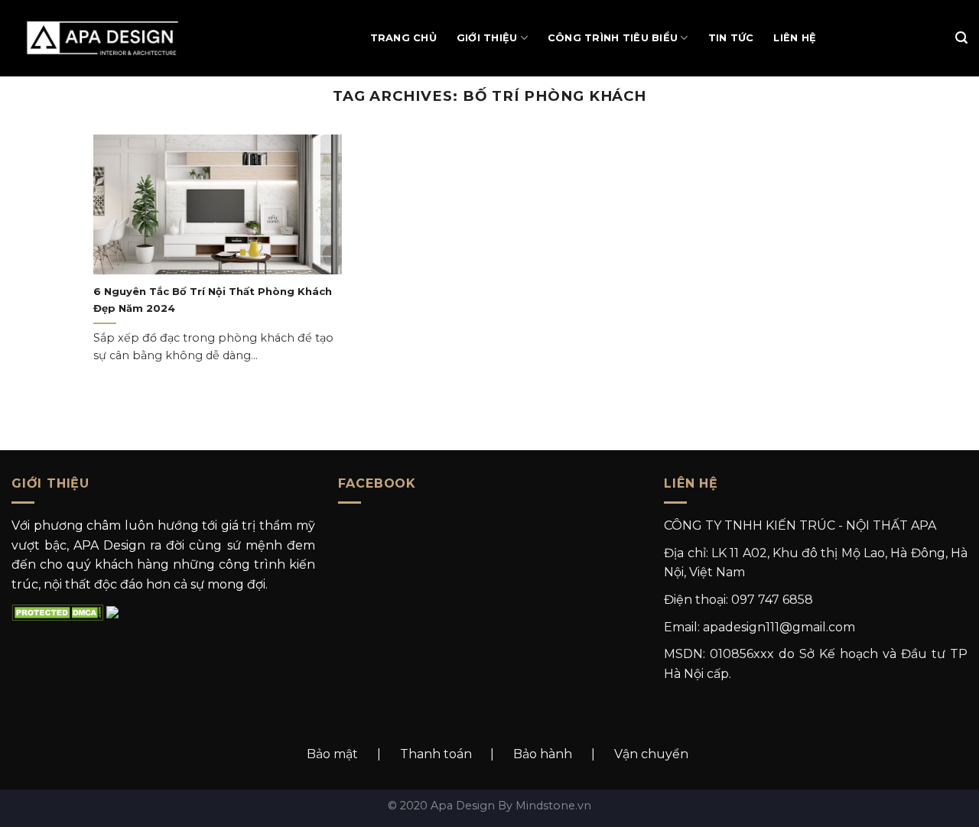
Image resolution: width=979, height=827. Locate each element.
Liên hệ (794, 38)
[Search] (961, 38)
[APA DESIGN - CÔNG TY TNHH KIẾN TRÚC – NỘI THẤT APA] (109, 38)
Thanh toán (436, 754)
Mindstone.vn (553, 805)
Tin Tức (731, 38)
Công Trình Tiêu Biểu (613, 38)
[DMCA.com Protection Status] (57, 612)
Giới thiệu (487, 38)
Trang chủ (403, 38)
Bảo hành (542, 754)
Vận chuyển (651, 754)
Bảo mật (332, 754)
